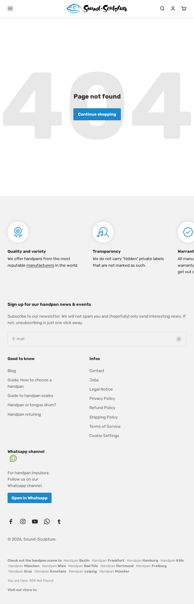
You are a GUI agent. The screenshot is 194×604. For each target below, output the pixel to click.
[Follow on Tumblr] (59, 521)
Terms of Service (105, 426)
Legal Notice (101, 389)
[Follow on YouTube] (35, 521)
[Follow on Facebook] (11, 521)
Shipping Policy (103, 417)
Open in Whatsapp (30, 498)
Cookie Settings (104, 435)
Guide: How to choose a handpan (30, 383)
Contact (96, 370)
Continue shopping (97, 114)
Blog (12, 370)
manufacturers (40, 265)
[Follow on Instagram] (23, 521)
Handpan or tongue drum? (32, 404)
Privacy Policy (102, 398)
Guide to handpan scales (30, 395)
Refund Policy (102, 407)
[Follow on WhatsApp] (47, 521)
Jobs (94, 380)
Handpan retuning (24, 414)
